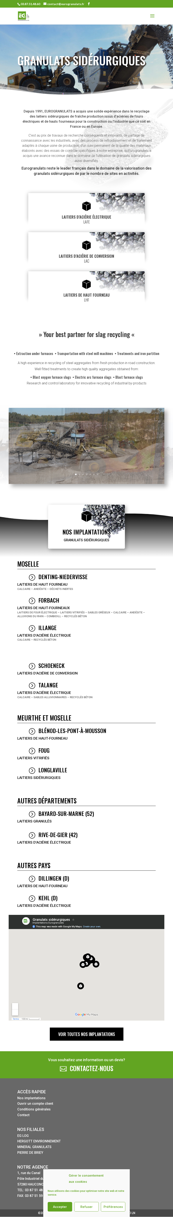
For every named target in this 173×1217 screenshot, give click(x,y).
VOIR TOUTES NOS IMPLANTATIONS (86, 1034)
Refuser (86, 1207)
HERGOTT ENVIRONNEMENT (39, 1141)
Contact (23, 1115)
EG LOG (23, 1136)
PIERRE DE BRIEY (30, 1153)
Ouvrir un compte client (35, 1104)
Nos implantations (31, 1098)
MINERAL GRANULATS (34, 1147)
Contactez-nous (91, 1068)
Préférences (113, 1207)
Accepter (60, 1207)
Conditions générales (34, 1109)
